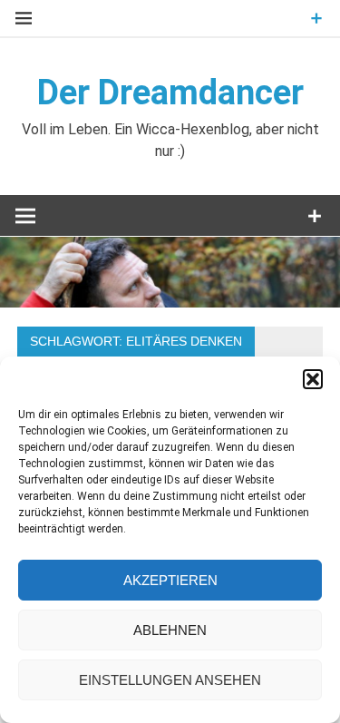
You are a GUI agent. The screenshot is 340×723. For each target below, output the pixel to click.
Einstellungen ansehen (170, 680)
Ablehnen (170, 630)
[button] (313, 379)
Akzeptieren (170, 580)
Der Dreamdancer (170, 92)
